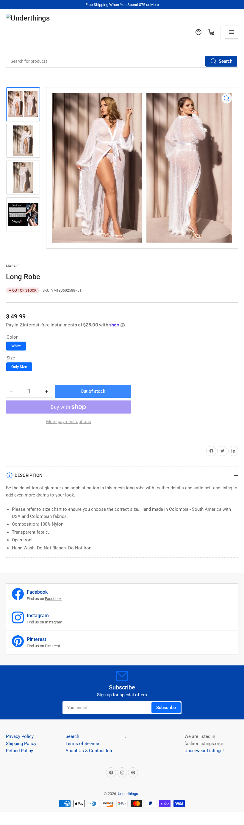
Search (225, 61)
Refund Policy (19, 750)
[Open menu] (231, 32)
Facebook (53, 598)
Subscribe (166, 707)
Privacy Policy (20, 736)
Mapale (13, 266)
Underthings (128, 793)
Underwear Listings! (204, 750)
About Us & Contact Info (89, 750)
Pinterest (52, 646)
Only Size (19, 366)
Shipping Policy (21, 743)
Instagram (53, 622)
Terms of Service (82, 743)
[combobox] (122, 61)
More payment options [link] (68, 421)
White (16, 346)
